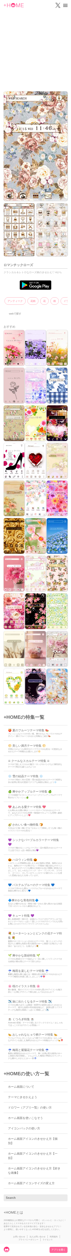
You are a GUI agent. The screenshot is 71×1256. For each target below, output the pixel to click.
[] (63, 1198)
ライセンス (48, 1239)
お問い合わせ (19, 1237)
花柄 (33, 301)
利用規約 (54, 1237)
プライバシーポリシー (28, 1239)
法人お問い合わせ (37, 1237)
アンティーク (15, 301)
